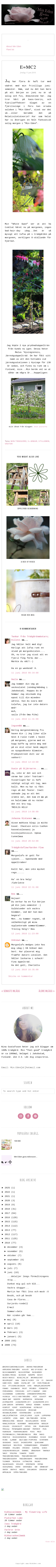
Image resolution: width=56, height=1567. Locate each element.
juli (9, 1268)
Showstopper (26, 1442)
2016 (7, 1217)
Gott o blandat (33, 1391)
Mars (22, 1418)
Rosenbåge (33, 1437)
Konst (14, 1407)
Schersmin (43, 1440)
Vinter (17, 1467)
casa (17, 1380)
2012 (7, 1234)
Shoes (15, 1442)
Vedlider (19, 1464)
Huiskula (6, 1396)
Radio (41, 1434)
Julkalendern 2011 (23, 1402)
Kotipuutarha (8, 1410)
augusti (11, 1264)
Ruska (5, 1440)
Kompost (6, 1407)
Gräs (44, 1391)
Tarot (5, 1453)
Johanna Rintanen (21, 818)
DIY (34, 1383)
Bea (13, 894)
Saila (14, 679)
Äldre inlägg (45, 991)
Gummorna (20, 1394)
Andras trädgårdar (35, 1367)
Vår (36, 1467)
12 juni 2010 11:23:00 (24, 934)
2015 (7, 1222)
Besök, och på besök (19, 1296)
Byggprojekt (7, 1380)
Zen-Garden (32, 1469)
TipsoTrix (13, 1453)
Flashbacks (15, 1388)
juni (9, 1272)
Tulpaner (6, 1461)
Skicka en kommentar (20, 976)
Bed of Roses (36, 1369)
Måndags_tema (8, 1421)
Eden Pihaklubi (43, 1383)
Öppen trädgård (20, 1472)
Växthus (13, 1469)
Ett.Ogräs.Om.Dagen (16, 1386)
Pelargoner (44, 1426)
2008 (7, 1345)
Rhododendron (19, 1437)
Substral (35, 1448)
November (22, 1423)
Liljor (37, 1415)
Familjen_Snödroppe (42, 1386)
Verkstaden (30, 1464)
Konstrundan (25, 1407)
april (10, 1324)
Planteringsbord (20, 1432)
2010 (7, 1243)
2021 (7, 1196)
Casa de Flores (27, 1380)
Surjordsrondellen (11, 1450)
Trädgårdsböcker (29, 1456)
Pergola (6, 1429)
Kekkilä (29, 1405)
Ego (4, 1386)
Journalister (8, 1402)
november (12, 1251)
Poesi (32, 1432)
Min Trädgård (19, 441)
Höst (35, 1396)
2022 (7, 1192)
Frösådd (32, 1388)
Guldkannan (8, 1394)
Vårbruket (44, 1467)
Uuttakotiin (27, 1461)
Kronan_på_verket (10, 1413)
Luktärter (6, 1418)
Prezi (39, 1432)
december (12, 1247)
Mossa (43, 1418)
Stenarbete (44, 1445)
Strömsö (26, 1448)
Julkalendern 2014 (40, 1402)
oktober (11, 1255)
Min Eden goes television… (25, 1156)
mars (9, 1328)
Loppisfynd (46, 1415)
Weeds (21, 1469)
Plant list (10, 49)
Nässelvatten (33, 1423)
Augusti (25, 1369)
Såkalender (35, 1450)
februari (12, 1332)
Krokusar (32, 1410)
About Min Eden (13, 46)
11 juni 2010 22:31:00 (24, 887)
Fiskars (5, 1388)
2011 (7, 1238)
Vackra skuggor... (18, 1288)
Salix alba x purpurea (28, 1440)
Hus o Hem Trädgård (21, 1396)
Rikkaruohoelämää (14, 1536)
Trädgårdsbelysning (11, 1456)
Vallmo (37, 1461)
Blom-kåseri (37, 1372)
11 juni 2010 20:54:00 (24, 841)
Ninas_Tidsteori (9, 1423)
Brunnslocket (37, 1377)
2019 (7, 1205)
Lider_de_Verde (26, 1415)
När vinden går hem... (20, 1315)
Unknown (15, 940)
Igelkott (42, 1396)
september (13, 1260)
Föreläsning (8, 1391)
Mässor (20, 1421)
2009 (7, 1341)
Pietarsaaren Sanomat (21, 1429)
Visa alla (50, 1542)
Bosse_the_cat (22, 1377)
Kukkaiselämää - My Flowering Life (25, 1512)
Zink (51, 1469)
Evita (29, 1386)
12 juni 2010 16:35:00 (24, 970)
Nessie (43, 1421)
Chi (37, 1380)
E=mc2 (10, 1307)
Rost (50, 1437)
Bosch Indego (9, 1377)
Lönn (15, 1418)
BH (46, 1369)
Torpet (31, 1453)
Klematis (46, 1405)
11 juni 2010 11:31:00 (24, 719)
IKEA (50, 1396)
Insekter (16, 1399)
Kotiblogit (38, 1407)
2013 (7, 1230)
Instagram (39, 1399)
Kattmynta (20, 1405)
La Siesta (37, 1413)
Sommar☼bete (14, 1311)
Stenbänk (6, 1448)
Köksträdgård (25, 1413)
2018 (7, 1209)
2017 (7, 1213)
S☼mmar (32, 441)
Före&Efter (43, 1388)
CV (42, 1380)
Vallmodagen (8, 1464)
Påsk (35, 1434)
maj (9, 1320)
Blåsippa (31, 1375)
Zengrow (43, 1469)
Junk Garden (8, 1405)
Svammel (25, 1450)
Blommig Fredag (9, 1375)
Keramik (37, 1405)
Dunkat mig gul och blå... (23, 1284)
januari (11, 1337)
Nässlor (44, 1423)
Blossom (22, 1375)
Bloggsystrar (24, 1372)
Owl (34, 1426)
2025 (7, 1188)
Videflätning (8, 1467)
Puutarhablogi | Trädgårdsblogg (17, 1434)
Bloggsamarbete (9, 1372)
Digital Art (25, 1383)
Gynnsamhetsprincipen (36, 1394)
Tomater (23, 1453)
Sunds (44, 1448)
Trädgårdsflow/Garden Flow (27, 847)
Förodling (19, 1391)
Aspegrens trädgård (11, 1369)
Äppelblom (7, 1472)
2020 (7, 1200)
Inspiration (27, 1399)
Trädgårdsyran (41, 1459)
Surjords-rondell (17, 1303)
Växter (9, 443)
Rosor (43, 1437)
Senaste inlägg (12, 991)
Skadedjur (7, 1445)
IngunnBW (16, 726)
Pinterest (36, 1429)
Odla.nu (6, 1426)
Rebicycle (6, 1437)
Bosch (40, 1375)
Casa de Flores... (18, 1300)
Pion (44, 1429)
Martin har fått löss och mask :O (28, 1292)
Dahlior (49, 1380)
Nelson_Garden (32, 1421)
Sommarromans (30, 1445)
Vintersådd (27, 1467)
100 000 (17, 1141)
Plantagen (7, 1432)
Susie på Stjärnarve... (25, 768)
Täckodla (16, 1461)
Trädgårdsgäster (10, 1459)
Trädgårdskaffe (25, 1459)
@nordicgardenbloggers (13, 1367)
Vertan (40, 1464)
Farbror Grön (12, 1530)
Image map (7, 1399)
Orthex (28, 1426)
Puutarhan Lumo (13, 1518)
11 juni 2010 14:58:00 (24, 812)
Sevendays (7, 1442)
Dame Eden (7, 1383)
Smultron (17, 1445)
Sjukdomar (39, 1442)
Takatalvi (46, 1450)
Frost (24, 1388)
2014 (7, 1226)
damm (16, 1383)
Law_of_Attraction (10, 1415)
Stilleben (43, 441)
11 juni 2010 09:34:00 (24, 673)
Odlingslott (17, 1426)
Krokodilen (21, 1410)
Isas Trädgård (12, 1524)
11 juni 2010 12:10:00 (24, 762)
